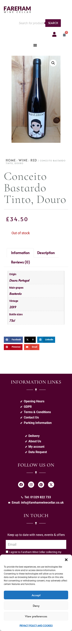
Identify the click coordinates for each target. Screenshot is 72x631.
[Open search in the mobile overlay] (39, 23)
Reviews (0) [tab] (20, 262)
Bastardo (15, 293)
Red (34, 160)
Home (11, 160)
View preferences (36, 616)
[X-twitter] (51, 485)
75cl (12, 320)
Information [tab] (20, 252)
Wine (23, 160)
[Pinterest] (41, 485)
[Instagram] (31, 485)
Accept (36, 595)
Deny (36, 606)
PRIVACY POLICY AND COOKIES (36, 625)
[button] (66, 559)
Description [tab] (46, 252)
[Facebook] (21, 485)
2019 (12, 307)
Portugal (23, 280)
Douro (13, 280)
